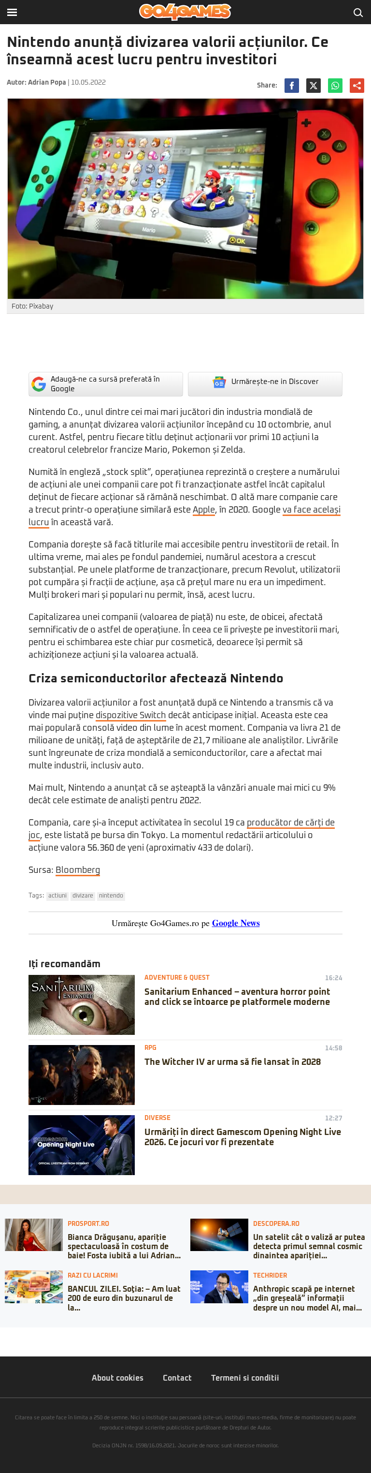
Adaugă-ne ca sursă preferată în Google (105, 384)
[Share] (11, 1334)
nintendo (111, 896)
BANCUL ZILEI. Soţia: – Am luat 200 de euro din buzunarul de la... (124, 1298)
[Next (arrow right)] (11, 1344)
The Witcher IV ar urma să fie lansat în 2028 (232, 1062)
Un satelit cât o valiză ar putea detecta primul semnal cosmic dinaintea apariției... (309, 1247)
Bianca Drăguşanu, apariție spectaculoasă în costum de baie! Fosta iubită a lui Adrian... (124, 1247)
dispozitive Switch (131, 715)
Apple (204, 510)
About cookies (117, 1378)
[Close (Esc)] (3, 1334)
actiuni (57, 896)
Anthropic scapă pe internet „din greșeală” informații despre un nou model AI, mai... (307, 1298)
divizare (82, 896)
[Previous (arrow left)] (3, 1344)
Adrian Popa (47, 82)
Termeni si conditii (245, 1378)
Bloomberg (78, 870)
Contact (177, 1378)
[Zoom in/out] (26, 1334)
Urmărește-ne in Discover (275, 381)
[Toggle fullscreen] (18, 1334)
